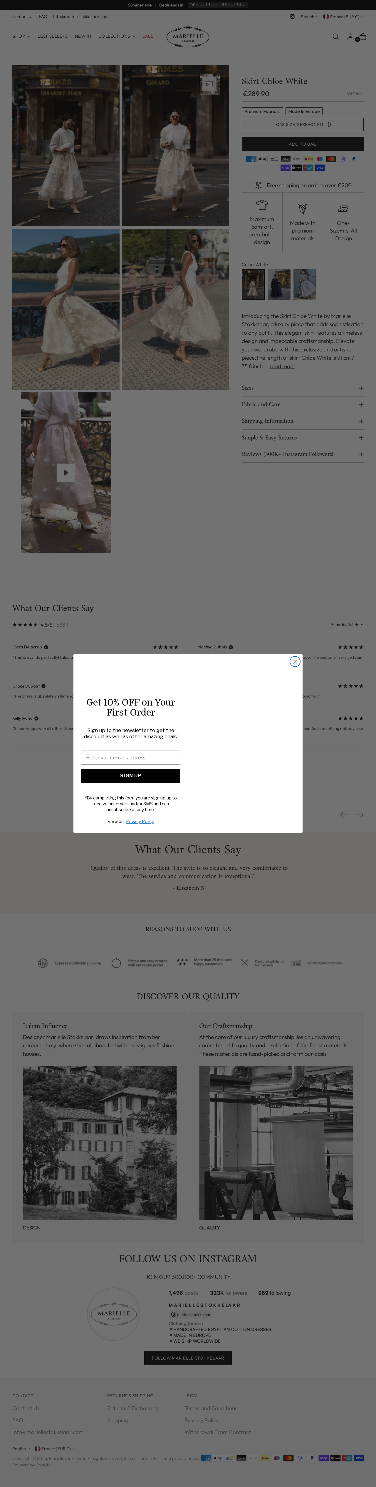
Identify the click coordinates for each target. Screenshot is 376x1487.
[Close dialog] (295, 661)
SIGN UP (130, 776)
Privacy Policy (140, 821)
